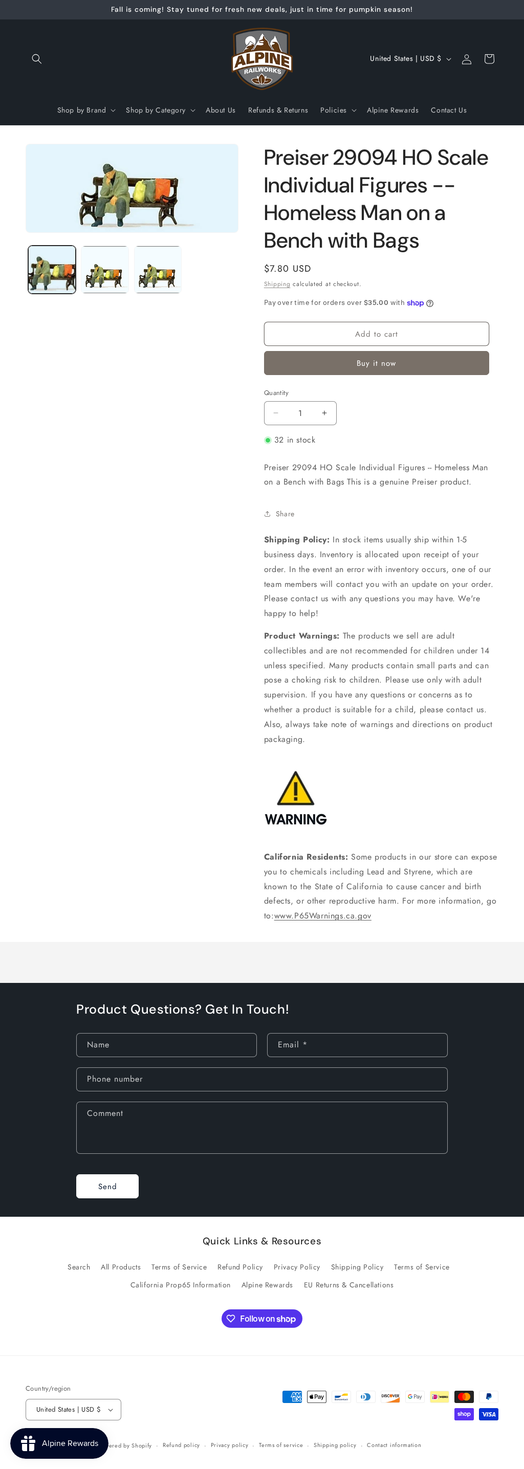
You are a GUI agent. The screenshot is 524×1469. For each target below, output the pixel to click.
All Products (121, 1267)
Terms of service (281, 1445)
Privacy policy (230, 1445)
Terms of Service (179, 1267)
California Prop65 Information (180, 1285)
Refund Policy (240, 1267)
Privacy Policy (297, 1267)
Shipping (277, 284)
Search (79, 1267)
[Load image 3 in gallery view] (158, 269)
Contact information (394, 1445)
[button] (37, 59)
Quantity (276, 393)
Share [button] (285, 514)
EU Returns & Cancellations (349, 1285)
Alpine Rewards (267, 1285)
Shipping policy (335, 1445)
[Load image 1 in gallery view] (52, 269)
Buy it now (376, 363)
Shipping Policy (357, 1267)
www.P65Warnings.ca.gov (323, 916)
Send (107, 1186)
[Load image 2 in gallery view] (104, 269)
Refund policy (181, 1445)
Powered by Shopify (125, 1445)
